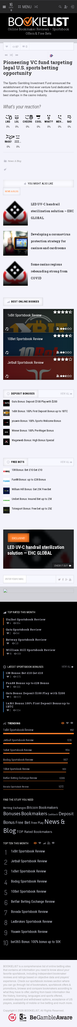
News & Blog (14, 161)
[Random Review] (11, 54)
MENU (26, 7)
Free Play (37, 822)
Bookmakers (34, 813)
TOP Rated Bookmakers (34, 832)
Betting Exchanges (14, 807)
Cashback (53, 814)
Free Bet (22, 822)
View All (65, 393)
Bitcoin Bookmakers (42, 807)
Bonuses (12, 813)
